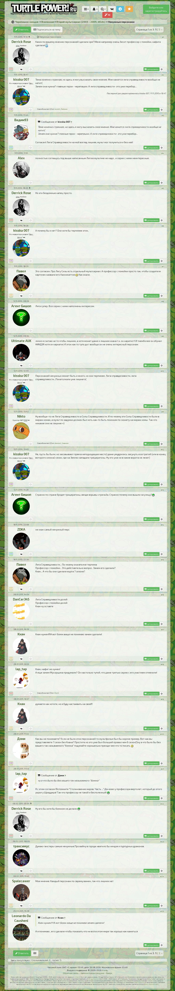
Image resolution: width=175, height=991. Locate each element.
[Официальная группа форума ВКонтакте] (112, 9)
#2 (162, 75)
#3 (162, 115)
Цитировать (152, 69)
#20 (162, 734)
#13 (162, 490)
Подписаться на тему (48, 29)
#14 (162, 525)
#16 (162, 594)
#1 (163, 37)
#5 (162, 188)
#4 (162, 153)
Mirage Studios (93, 979)
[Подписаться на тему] (34, 953)
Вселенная (47, 21)
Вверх (109, 973)
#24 (162, 876)
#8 (162, 301)
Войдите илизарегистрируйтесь (156, 9)
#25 (162, 911)
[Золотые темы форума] (129, 9)
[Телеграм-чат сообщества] (120, 9)
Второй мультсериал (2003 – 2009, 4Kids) (80, 21)
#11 (162, 412)
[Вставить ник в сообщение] (162, 69)
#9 (162, 336)
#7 (163, 266)
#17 (162, 629)
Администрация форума (92, 973)
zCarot (77, 977)
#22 (162, 804)
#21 (162, 769)
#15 (162, 559)
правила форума (139, 982)
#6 (162, 226)
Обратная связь (70, 973)
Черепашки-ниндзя (26, 21)
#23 (162, 841)
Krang (105, 970)
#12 (162, 449)
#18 (162, 664)
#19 (162, 699)
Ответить (23, 29)
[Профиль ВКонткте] (21, 69)
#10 (162, 371)
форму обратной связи (151, 984)
